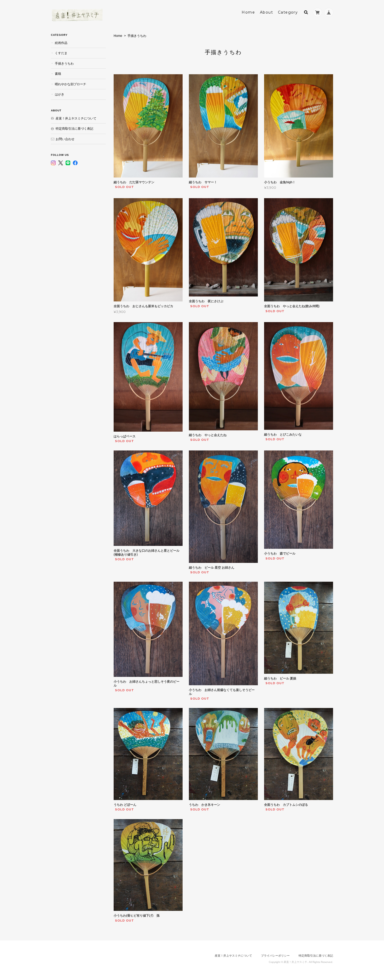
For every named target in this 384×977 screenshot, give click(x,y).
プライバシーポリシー (275, 955)
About (266, 12)
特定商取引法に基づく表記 (74, 128)
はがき (59, 94)
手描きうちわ (64, 63)
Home (248, 12)
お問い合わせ (65, 139)
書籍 (58, 73)
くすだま (61, 53)
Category (288, 12)
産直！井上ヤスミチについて (76, 118)
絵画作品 (61, 42)
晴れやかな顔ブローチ (70, 84)
